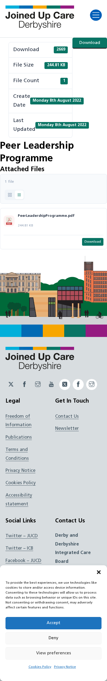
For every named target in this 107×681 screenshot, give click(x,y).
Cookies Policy (40, 667)
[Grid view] (9, 194)
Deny (53, 638)
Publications (18, 437)
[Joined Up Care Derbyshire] (39, 27)
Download (89, 43)
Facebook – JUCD (23, 561)
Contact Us (67, 416)
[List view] (19, 194)
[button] (99, 572)
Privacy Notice (65, 667)
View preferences (53, 653)
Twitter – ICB (19, 548)
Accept (53, 623)
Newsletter (67, 429)
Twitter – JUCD (21, 536)
